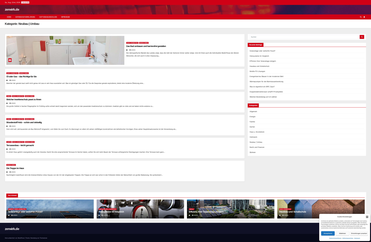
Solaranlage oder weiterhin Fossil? (262, 51)
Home (9, 17)
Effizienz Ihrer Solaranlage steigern (263, 61)
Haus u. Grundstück (132, 42)
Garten (9, 142)
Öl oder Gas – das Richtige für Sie (21, 76)
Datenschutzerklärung (335, 238)
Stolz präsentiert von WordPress (15, 238)
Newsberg (33, 238)
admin (133, 50)
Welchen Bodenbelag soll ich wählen (263, 97)
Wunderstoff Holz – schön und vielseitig (24, 122)
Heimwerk (253, 137)
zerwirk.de (12, 9)
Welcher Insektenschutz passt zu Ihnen (23, 99)
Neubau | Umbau (144, 42)
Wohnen (253, 152)
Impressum (357, 238)
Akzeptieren (328, 233)
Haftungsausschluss (347, 238)
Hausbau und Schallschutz (259, 66)
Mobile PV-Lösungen (257, 71)
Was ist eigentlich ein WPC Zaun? (262, 87)
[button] (367, 217)
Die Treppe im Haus (15, 168)
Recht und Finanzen (257, 147)
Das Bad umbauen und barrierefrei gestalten (146, 46)
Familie (9, 96)
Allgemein (253, 111)
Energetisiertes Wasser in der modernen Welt (266, 76)
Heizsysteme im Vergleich (259, 56)
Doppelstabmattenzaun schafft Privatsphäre (266, 92)
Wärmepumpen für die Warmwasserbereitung (266, 81)
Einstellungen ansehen (359, 233)
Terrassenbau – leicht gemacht (20, 145)
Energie (252, 117)
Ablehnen (342, 233)
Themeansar (43, 238)
